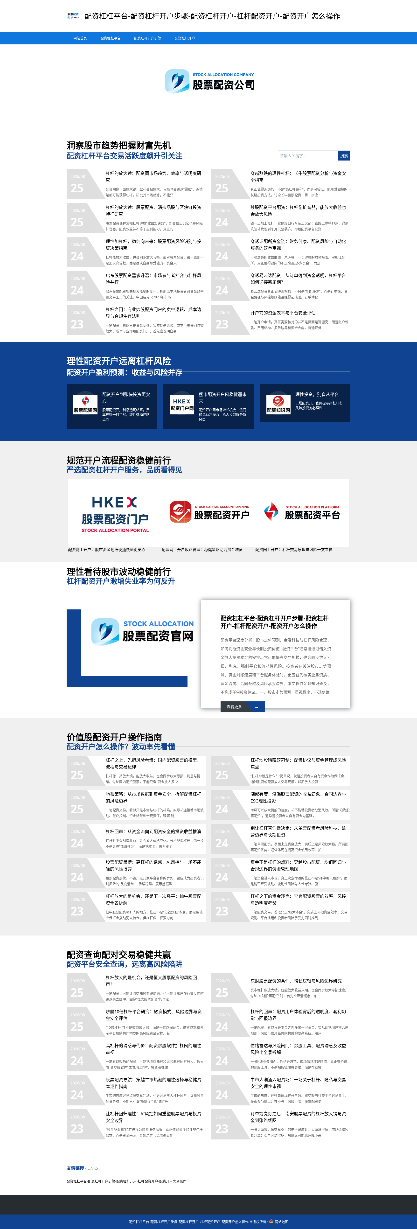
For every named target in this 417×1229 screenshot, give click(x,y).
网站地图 (281, 1221)
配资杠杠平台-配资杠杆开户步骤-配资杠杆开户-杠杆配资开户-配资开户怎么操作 (126, 1181)
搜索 (344, 155)
